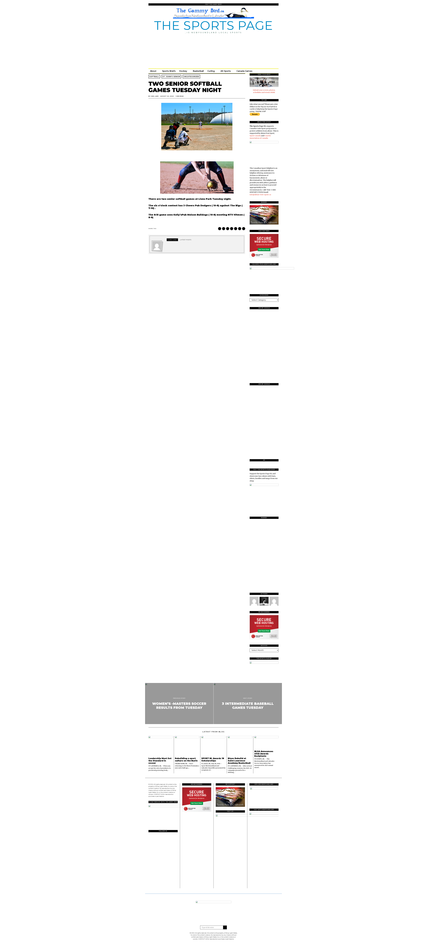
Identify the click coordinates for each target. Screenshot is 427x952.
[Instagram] (270, 71)
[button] (225, 927)
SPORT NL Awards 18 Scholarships (212, 759)
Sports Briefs (169, 71)
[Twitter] (267, 71)
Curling (211, 71)
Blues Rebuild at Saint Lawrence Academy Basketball (239, 760)
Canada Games (244, 71)
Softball (154, 77)
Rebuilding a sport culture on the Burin (186, 759)
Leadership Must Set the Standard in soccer (159, 760)
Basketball (198, 71)
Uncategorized (191, 77)
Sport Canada (255, 136)
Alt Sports (226, 71)
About (153, 71)
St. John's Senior (171, 77)
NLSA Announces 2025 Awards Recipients (263, 753)
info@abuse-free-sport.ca (260, 195)
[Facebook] (264, 71)
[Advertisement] (213, 50)
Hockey (183, 71)
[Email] (273, 71)
